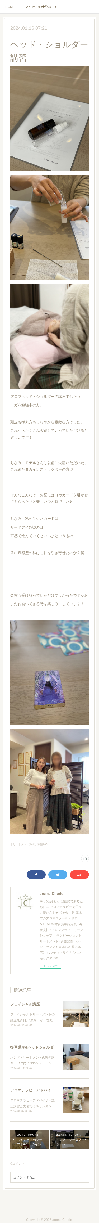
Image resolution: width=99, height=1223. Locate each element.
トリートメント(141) (22, 844)
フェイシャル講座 (25, 1003)
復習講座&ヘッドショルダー (33, 1047)
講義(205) (42, 844)
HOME (10, 6)
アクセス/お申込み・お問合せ (41, 6)
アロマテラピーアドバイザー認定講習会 (43, 1089)
